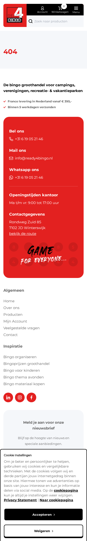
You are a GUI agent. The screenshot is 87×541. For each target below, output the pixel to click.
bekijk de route (22, 233)
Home (8, 301)
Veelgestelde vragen (21, 328)
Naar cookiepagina (56, 500)
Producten (12, 314)
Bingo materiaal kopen (24, 384)
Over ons (11, 307)
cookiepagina (66, 490)
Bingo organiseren (19, 357)
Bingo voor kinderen (21, 370)
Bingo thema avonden (23, 377)
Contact (10, 334)
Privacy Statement (20, 500)
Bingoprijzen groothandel (26, 363)
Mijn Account (15, 321)
